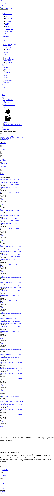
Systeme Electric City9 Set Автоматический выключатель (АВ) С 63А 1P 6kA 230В (11, 399)
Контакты (3, 485)
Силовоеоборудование (4, 97)
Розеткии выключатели (4, 65)
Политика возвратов (4, 475)
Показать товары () (3, 175)
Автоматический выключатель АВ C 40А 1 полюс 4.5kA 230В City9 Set (10, 213)
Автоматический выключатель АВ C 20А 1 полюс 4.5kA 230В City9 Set (10, 197)
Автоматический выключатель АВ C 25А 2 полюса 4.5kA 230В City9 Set (10, 249)
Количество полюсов (3, 143)
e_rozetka (1, 489)
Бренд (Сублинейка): (3, 166)
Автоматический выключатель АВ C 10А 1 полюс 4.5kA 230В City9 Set (10, 187)
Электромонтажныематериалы (4, 122)
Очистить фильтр (7, 177)
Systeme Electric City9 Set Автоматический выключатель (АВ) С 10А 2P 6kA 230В (11, 409)
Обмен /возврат (4, 3)
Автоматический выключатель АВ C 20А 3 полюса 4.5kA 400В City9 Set (10, 290)
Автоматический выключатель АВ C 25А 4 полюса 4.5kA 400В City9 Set (10, 336)
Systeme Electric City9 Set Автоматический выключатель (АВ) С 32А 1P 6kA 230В (11, 383)
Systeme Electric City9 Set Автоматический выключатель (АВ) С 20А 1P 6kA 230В (11, 373)
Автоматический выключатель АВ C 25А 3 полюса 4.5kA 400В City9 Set (10, 295)
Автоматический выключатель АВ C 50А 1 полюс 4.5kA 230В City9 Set (10, 218)
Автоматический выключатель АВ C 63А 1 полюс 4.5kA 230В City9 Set (10, 223)
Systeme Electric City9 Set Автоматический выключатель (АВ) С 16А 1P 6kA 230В (11, 368)
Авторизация (2, 7)
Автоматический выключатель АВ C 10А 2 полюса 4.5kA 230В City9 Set (10, 233)
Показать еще (2, 427)
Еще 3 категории (2, 141)
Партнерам (3, 483)
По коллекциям (7, 16)
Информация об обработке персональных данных (7, 492)
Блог (2, 5)
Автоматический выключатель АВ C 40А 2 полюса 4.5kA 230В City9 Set (10, 259)
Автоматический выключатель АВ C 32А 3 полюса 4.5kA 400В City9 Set (10, 300)
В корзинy (1, 194)
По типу (6, 15)
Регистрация (5, 7)
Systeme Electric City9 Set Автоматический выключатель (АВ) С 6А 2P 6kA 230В (11, 404)
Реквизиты (3, 484)
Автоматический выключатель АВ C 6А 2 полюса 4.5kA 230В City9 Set (10, 228)
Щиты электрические (5, 470)
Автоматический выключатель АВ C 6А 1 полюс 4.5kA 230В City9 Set (9, 182)
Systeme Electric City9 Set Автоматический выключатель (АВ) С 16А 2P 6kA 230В (11, 414)
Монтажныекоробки (3, 95)
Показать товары (3, 177)
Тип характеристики (3, 160)
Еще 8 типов (2, 159)
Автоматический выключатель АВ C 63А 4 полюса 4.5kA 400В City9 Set (10, 357)
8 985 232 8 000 (2, 0)
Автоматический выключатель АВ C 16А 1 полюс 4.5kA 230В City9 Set (10, 192)
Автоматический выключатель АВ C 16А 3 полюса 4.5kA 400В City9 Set (10, 285)
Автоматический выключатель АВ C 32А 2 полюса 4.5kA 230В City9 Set (10, 254)
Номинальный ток (2, 149)
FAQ (2, 6)
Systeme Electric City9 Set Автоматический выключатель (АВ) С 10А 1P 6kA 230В (11, 362)
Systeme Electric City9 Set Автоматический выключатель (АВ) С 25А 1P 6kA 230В (11, 378)
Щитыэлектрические (4, 104)
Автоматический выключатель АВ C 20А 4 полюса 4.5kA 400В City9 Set (10, 331)
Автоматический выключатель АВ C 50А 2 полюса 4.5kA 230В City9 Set (10, 264)
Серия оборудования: (3, 168)
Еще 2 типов (2, 148)
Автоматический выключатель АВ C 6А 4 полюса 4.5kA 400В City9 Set (10, 321)
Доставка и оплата (4, 2)
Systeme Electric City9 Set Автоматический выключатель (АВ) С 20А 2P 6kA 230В (11, 419)
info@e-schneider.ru (2, 491)
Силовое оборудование (5, 469)
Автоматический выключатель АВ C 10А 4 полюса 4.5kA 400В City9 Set (10, 326)
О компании (3, 481)
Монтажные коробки (5, 468)
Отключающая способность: (4, 163)
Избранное (3, 13)
